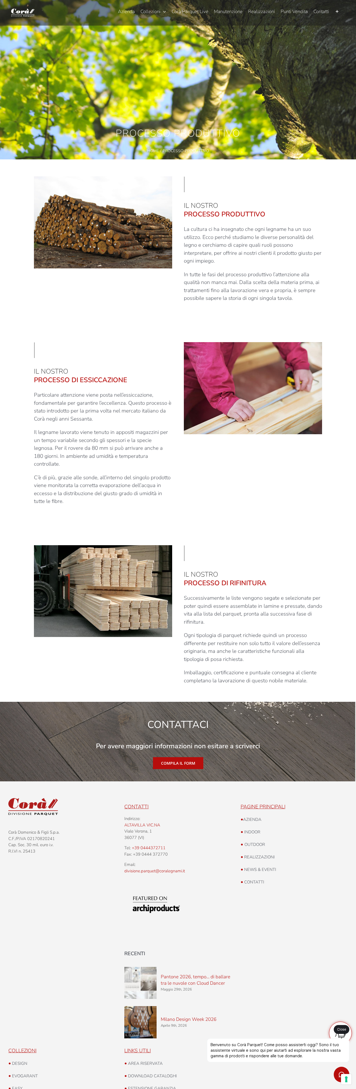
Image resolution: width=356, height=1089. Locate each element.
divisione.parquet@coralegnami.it (154, 871)
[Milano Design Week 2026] (140, 1022)
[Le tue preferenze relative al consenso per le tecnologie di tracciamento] (346, 1079)
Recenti (134, 953)
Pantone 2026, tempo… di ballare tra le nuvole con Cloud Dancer (195, 980)
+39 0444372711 (148, 848)
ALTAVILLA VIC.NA (142, 825)
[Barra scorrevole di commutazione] (337, 11)
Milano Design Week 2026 (188, 1019)
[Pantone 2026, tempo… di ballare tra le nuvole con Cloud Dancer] (140, 983)
